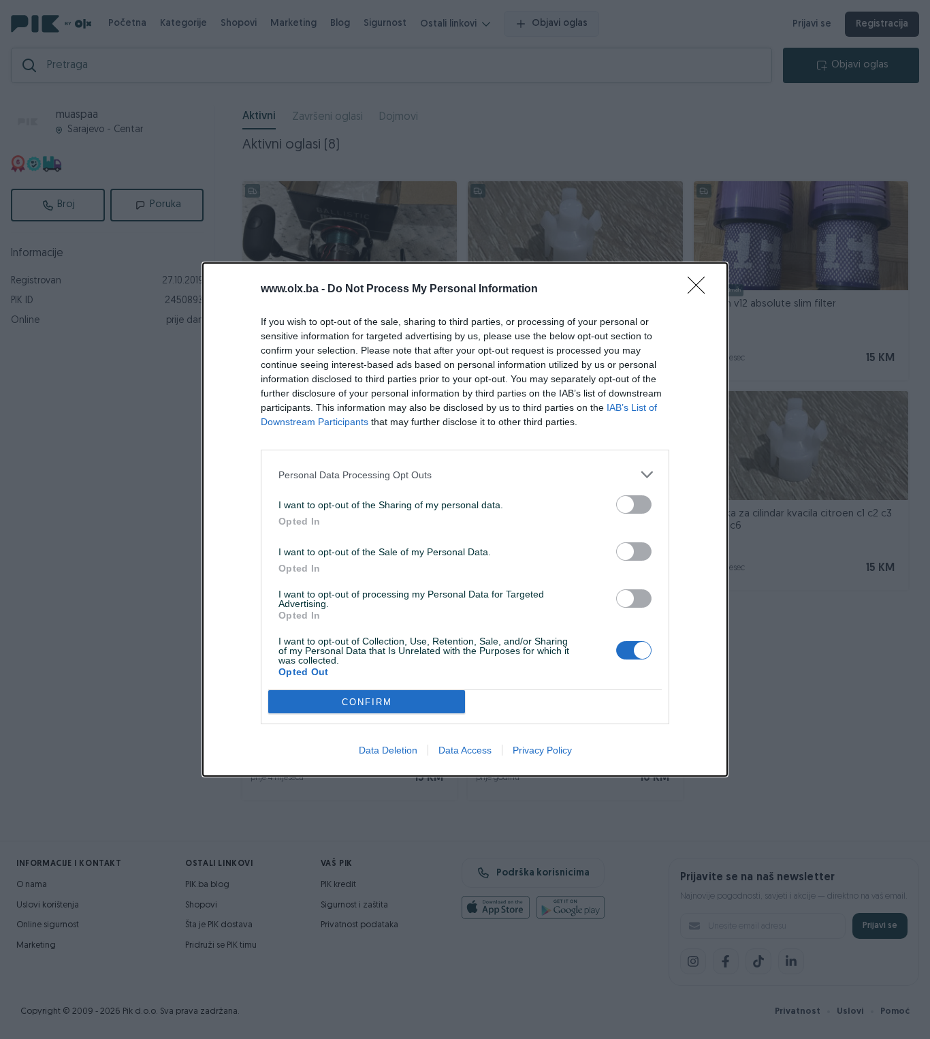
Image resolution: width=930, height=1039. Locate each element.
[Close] (700, 290)
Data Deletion (388, 750)
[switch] (634, 504)
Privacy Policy (542, 750)
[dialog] (465, 519)
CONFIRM (367, 702)
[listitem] (465, 474)
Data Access (465, 750)
